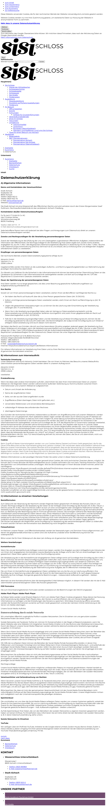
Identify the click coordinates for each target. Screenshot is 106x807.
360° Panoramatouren (18, 138)
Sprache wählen (6, 31)
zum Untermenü (12, 7)
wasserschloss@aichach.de (23, 769)
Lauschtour (18, 127)
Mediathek (9, 134)
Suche (11, 169)
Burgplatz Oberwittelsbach (24, 128)
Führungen (14, 113)
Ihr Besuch (9, 107)
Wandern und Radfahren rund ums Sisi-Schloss (32, 130)
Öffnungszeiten (15, 109)
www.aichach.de (15, 203)
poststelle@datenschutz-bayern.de (22, 344)
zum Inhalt (9, 3)
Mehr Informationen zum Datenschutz (17, 37)
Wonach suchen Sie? (9, 62)
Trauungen (13, 121)
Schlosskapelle (15, 91)
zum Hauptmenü (12, 5)
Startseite (9, 148)
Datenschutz (10, 152)
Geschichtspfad (19, 125)
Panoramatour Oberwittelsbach (26, 144)
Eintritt (12, 111)
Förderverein (14, 97)
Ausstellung (10, 99)
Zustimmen (5, 29)
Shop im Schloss (16, 119)
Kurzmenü (9, 150)
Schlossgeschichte (17, 89)
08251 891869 (18, 767)
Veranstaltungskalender (19, 117)
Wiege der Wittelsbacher (19, 87)
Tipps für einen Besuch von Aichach (24, 132)
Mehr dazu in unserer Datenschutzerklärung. (20, 23)
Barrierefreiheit (15, 163)
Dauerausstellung (16, 101)
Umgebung (14, 123)
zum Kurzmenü (11, 9)
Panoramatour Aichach (22, 140)
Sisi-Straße (13, 95)
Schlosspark (14, 93)
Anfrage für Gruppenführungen (26, 115)
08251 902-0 (17, 782)
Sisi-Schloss (9, 85)
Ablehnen (4, 27)
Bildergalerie (14, 136)
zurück (4, 736)
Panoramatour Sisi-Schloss (24, 142)
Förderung (13, 105)
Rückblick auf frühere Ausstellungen (24, 103)
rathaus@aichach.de (15, 201)
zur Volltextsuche (12, 10)
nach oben (5, 738)
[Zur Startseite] (32, 55)
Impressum (14, 167)
